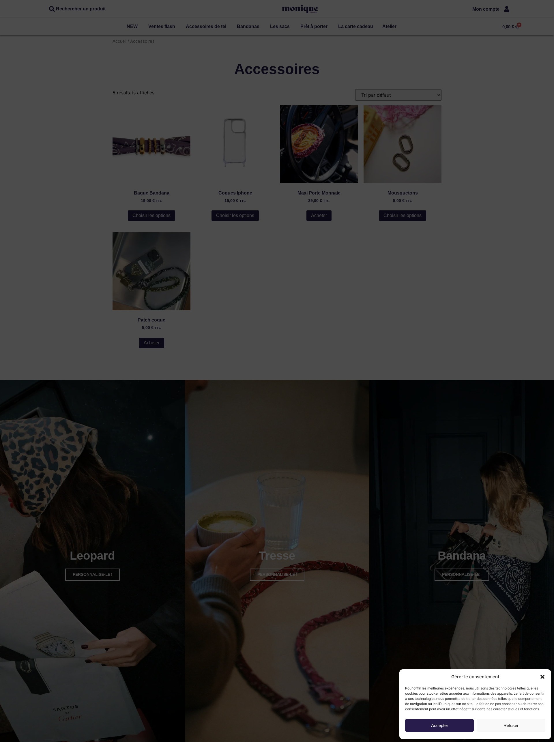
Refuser (511, 725)
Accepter (439, 725)
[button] (542, 677)
